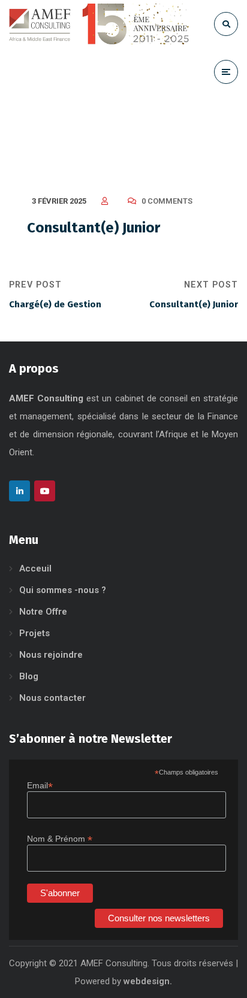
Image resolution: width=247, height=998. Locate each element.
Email (40, 785)
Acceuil (35, 568)
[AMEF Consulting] (99, 24)
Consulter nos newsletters (159, 918)
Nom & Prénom (59, 839)
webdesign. (147, 981)
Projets (34, 633)
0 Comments (166, 200)
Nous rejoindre (51, 654)
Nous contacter (52, 697)
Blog (28, 676)
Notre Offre (43, 611)
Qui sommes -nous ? (62, 590)
